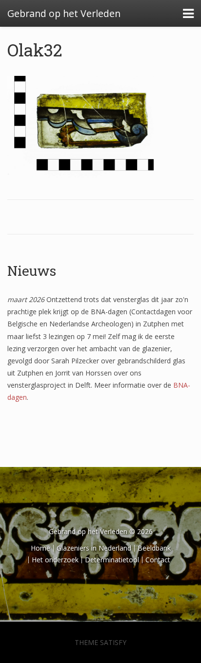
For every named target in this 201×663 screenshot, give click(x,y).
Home (40, 548)
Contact (157, 559)
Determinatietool (112, 559)
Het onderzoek (55, 559)
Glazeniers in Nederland (94, 548)
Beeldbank (154, 548)
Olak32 (34, 49)
